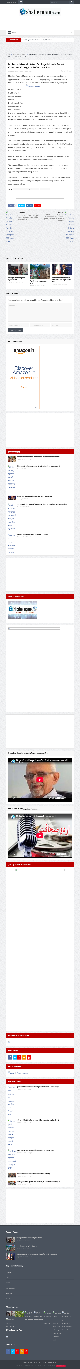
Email (70, 71)
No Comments (28, 71)
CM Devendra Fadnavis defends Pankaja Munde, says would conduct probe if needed (53, 218)
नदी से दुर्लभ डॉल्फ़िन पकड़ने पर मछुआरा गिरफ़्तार (37, 40)
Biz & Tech (9, 1293)
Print (63, 71)
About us (19, 1366)
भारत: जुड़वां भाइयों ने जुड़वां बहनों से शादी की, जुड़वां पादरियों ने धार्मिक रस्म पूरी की (38, 1182)
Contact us (51, 1366)
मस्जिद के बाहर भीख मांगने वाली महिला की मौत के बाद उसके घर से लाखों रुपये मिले (38, 457)
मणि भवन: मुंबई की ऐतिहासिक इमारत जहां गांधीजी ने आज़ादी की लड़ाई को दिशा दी (38, 1120)
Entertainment (10, 1299)
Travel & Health (10, 1288)
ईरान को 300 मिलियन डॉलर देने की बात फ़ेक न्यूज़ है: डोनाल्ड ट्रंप (34, 496)
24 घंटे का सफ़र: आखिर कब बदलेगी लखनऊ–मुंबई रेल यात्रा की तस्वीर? (36, 1150)
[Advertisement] (40, 21)
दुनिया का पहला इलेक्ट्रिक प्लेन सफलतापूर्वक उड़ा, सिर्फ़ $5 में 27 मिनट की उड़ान (38, 1087)
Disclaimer (42, 1366)
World (8, 1283)
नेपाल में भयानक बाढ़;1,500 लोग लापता (38, 282)
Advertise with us (30, 1366)
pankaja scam (44, 189)
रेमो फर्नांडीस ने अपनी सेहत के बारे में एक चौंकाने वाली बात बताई (33, 1174)
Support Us (60, 1366)
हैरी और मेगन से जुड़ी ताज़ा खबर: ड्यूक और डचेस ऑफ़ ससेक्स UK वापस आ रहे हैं (38, 466)
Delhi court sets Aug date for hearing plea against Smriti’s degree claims (27, 217)
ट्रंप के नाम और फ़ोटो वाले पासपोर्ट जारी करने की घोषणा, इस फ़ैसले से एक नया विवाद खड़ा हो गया (42, 504)
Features (8, 1272)
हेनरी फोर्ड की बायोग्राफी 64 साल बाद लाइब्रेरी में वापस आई (32, 534)
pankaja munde (33, 189)
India (7, 1277)
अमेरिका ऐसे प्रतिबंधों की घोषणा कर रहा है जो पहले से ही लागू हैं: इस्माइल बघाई (61, 280)
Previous (22, 212)
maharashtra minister (20, 189)
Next (59, 212)
